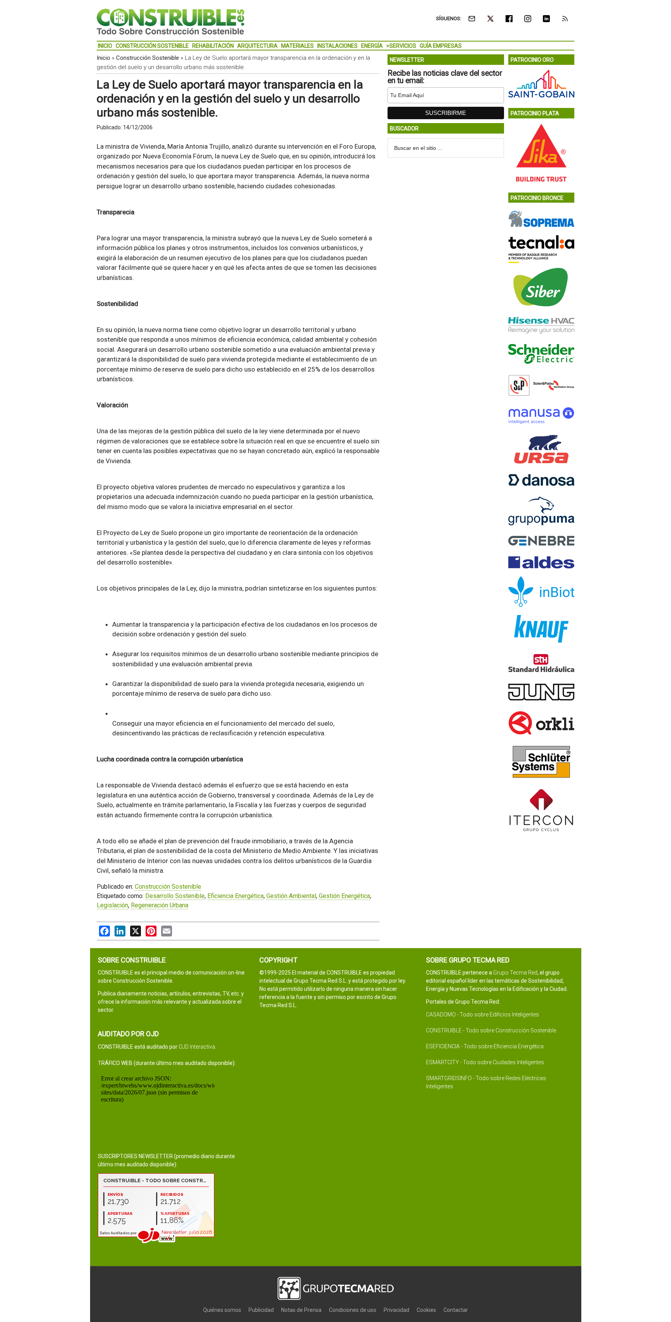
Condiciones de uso (352, 1310)
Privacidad (396, 1310)
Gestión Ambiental (291, 896)
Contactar (455, 1310)
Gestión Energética (344, 896)
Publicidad (261, 1310)
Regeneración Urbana (159, 905)
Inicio (103, 57)
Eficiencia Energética (235, 896)
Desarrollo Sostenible (175, 896)
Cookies (426, 1310)
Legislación (112, 905)
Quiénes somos (222, 1310)
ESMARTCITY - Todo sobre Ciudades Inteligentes (485, 1062)
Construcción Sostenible (147, 57)
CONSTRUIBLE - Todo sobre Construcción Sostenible (491, 1030)
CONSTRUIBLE (170, 21)
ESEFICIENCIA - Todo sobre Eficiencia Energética (485, 1046)
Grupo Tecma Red (515, 972)
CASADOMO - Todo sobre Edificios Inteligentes (482, 1014)
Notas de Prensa (301, 1310)
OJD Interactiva (197, 1047)
